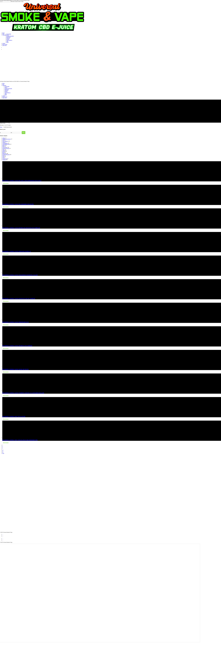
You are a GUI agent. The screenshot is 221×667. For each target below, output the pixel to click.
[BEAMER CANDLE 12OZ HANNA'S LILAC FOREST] (11, 296)
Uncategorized (5, 158)
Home (3, 83)
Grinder (3, 150)
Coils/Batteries (5, 143)
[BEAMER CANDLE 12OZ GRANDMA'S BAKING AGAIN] (11, 272)
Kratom (6, 91)
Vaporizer (6, 90)
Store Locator (4, 96)
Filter (23, 132)
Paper (3, 155)
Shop (3, 84)
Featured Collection (5, 148)
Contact (3, 95)
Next (3, 453)
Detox (6, 94)
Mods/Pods (7, 89)
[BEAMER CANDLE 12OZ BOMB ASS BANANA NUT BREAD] (11, 225)
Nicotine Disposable (8, 88)
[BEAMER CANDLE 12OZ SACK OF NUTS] (11, 366)
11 (2, 451)
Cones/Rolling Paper (6, 144)
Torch (3, 157)
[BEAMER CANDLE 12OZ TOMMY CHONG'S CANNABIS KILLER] (11, 390)
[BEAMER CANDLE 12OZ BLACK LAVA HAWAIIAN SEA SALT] (11, 178)
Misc (3, 152)
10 (2, 450)
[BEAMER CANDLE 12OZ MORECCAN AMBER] (11, 343)
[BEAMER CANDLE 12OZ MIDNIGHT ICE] (11, 319)
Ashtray (3, 138)
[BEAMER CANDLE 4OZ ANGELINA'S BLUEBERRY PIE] (11, 437)
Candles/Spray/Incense (6, 139)
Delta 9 (6, 87)
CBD (6, 93)
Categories (4, 85)
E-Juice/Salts (7, 86)
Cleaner (3, 142)
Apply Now (4, 97)
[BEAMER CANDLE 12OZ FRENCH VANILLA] (11, 248)
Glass (3, 149)
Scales (3, 156)
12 (2, 452)
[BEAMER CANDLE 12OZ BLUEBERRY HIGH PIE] (11, 201)
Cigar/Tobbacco (7, 92)
